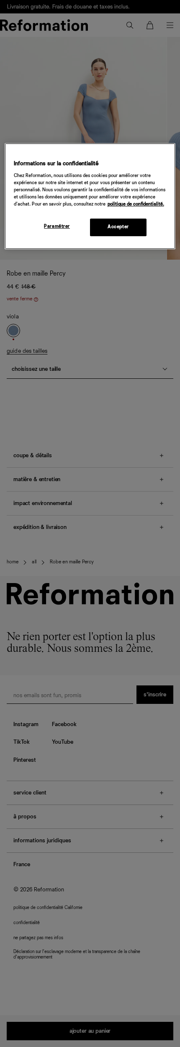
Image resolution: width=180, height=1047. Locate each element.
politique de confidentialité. (136, 204)
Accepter (118, 226)
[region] (90, 196)
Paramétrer (57, 226)
